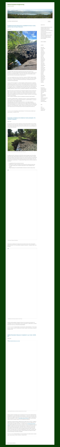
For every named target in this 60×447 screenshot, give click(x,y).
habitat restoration (30, 433)
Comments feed (43, 109)
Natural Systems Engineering (16, 4)
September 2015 (43, 65)
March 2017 (42, 57)
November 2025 (43, 48)
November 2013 (43, 76)
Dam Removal (43, 87)
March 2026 (42, 47)
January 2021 (42, 51)
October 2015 (42, 64)
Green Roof (42, 92)
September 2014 (43, 69)
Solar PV (42, 96)
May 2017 (42, 56)
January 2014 (42, 75)
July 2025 (42, 49)
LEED (41, 93)
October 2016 (42, 60)
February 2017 (43, 58)
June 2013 (42, 82)
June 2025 (42, 50)
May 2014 (42, 73)
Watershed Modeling (17, 433)
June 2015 (42, 66)
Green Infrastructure (43, 91)
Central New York (25, 433)
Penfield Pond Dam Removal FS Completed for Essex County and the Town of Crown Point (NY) (21, 26)
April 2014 (42, 74)
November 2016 (43, 59)
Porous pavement (43, 94)
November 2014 (43, 67)
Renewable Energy (43, 95)
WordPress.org (43, 110)
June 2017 (42, 55)
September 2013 (43, 78)
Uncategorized (43, 100)
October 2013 (42, 77)
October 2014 (42, 68)
